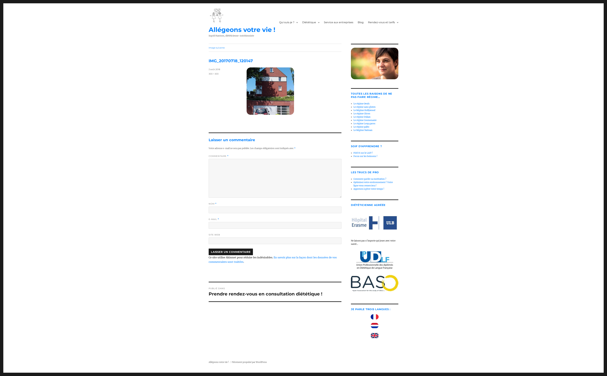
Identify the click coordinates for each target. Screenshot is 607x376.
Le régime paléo (361, 127)
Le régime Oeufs (361, 103)
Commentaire (219, 156)
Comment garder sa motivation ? (369, 179)
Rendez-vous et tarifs (381, 22)
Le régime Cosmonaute (365, 120)
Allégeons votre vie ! (242, 29)
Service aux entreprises (338, 22)
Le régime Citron (361, 113)
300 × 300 (214, 73)
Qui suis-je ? (286, 22)
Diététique (309, 22)
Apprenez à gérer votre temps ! (368, 189)
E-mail (214, 219)
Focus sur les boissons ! (365, 156)
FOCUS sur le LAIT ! (363, 153)
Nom (213, 203)
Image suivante (217, 47)
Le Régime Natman (362, 130)
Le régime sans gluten (364, 107)
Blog (361, 22)
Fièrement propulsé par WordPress (249, 362)
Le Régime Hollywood (364, 110)
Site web (214, 234)
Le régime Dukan (362, 117)
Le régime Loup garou (364, 123)
